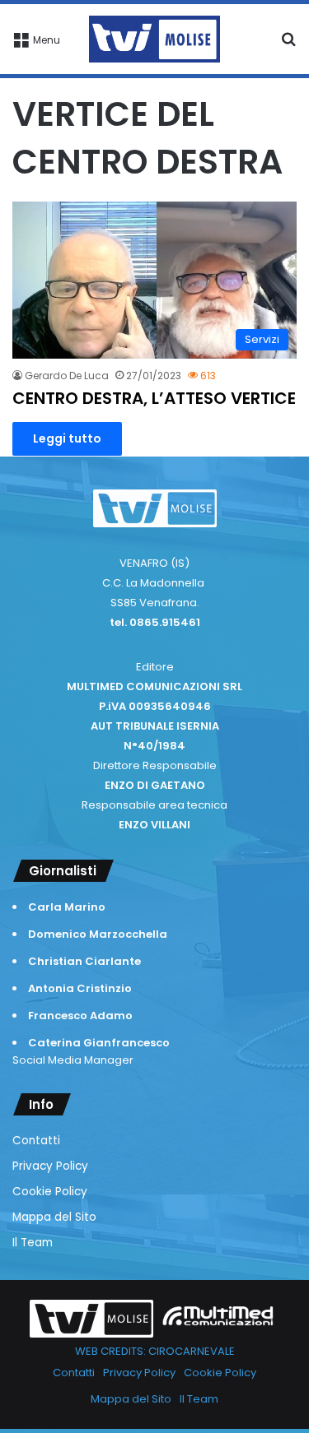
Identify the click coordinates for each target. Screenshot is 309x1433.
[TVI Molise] (155, 39)
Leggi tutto (67, 438)
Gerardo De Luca (67, 376)
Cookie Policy (49, 1191)
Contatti (36, 1140)
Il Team (32, 1242)
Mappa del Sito (54, 1217)
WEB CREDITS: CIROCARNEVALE (155, 1351)
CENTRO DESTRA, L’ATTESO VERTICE (154, 398)
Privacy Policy (50, 1166)
